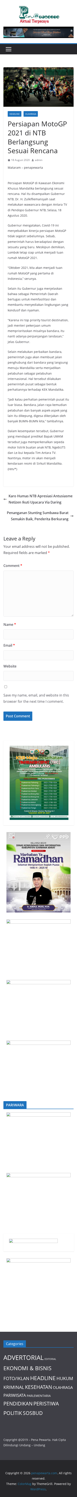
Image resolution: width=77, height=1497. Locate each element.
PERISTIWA (46, 1403)
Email (9, 645)
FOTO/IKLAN (16, 1378)
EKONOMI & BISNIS (27, 1368)
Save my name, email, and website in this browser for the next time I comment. (36, 698)
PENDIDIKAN (18, 1403)
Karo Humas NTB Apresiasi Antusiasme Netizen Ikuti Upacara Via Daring (41, 499)
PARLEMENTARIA (39, 1396)
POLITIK (12, 1412)
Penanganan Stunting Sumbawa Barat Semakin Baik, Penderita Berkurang (37, 515)
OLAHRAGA (30, 113)
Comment (12, 565)
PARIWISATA (14, 1395)
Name (9, 624)
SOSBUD (33, 1413)
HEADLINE (14, 113)
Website (9, 666)
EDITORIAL (50, 1359)
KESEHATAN (38, 1387)
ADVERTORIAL (23, 1357)
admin (38, 160)
